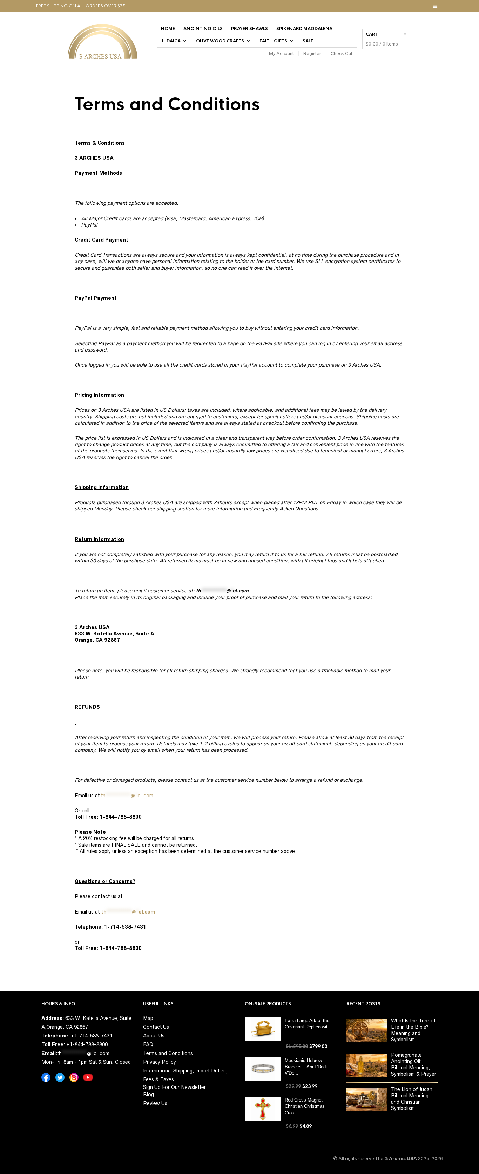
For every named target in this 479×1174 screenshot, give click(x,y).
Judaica (171, 41)
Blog (148, 1094)
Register (312, 53)
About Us (153, 1035)
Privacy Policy (159, 1062)
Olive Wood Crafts (220, 41)
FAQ (148, 1044)
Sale (308, 41)
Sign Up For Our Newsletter (174, 1087)
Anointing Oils (203, 29)
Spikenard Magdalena (304, 29)
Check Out (341, 53)
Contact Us (156, 1027)
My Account (281, 53)
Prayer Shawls (249, 29)
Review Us (155, 1103)
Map (148, 1018)
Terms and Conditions (168, 1053)
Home (168, 29)
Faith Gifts (273, 41)
